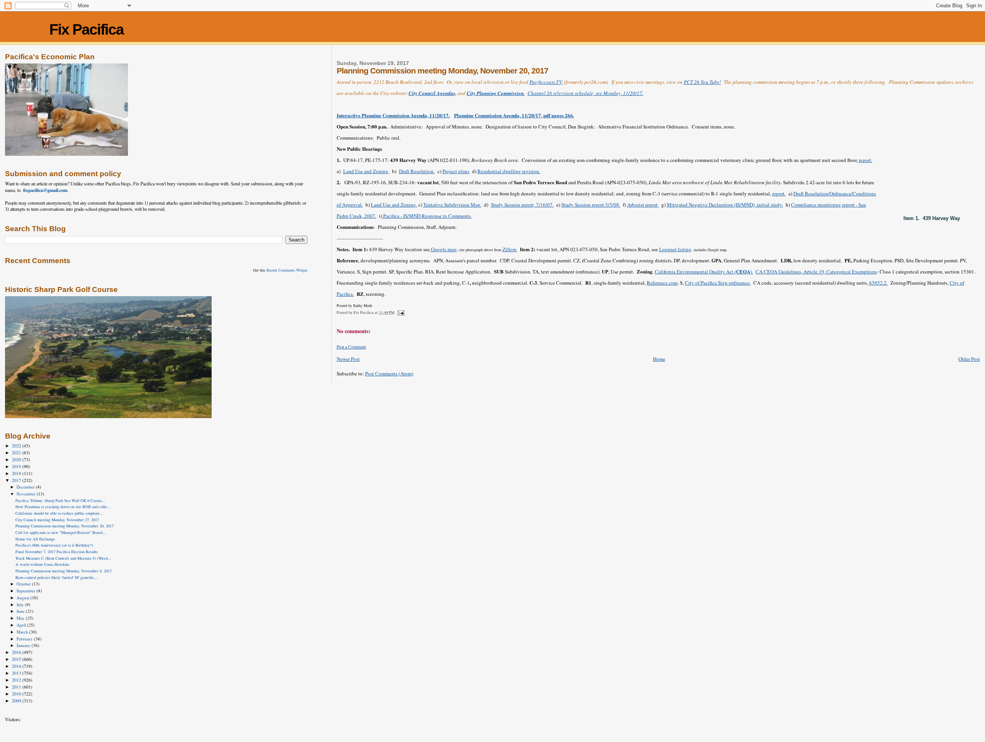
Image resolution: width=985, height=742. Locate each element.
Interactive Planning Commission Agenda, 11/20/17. (393, 115)
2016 (17, 652)
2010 (17, 694)
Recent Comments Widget (287, 270)
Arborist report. (643, 204)
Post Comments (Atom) (389, 373)
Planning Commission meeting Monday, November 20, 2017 (64, 526)
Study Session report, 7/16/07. (522, 204)
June (21, 611)
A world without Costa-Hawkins (42, 564)
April (22, 625)
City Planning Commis (491, 93)
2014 (17, 666)
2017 (17, 480)
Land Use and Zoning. (366, 171)
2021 (17, 452)
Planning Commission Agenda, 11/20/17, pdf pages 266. (514, 115)
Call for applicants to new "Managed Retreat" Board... (60, 532)
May (21, 618)
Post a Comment (351, 347)
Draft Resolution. (417, 171)
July (21, 604)
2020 (17, 459)
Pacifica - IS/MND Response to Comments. (427, 215)
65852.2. (878, 282)
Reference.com (662, 282)
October (24, 584)
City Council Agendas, (432, 93)
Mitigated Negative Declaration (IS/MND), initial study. (725, 204)
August (23, 597)
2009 (17, 701)
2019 (17, 466)
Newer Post (348, 358)
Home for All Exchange (35, 539)
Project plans (455, 171)
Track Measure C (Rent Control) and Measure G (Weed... (63, 558)
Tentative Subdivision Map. (452, 204)
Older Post (969, 358)
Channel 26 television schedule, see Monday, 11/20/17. (585, 93)
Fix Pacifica (86, 29)
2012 (17, 680)
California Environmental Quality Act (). (704, 271)
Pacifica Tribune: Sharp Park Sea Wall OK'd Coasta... (60, 500)
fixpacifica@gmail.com (45, 190)
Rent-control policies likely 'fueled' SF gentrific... (56, 577)
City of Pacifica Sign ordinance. (718, 282)
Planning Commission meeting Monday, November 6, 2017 (63, 571)
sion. (520, 93)
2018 (17, 473)
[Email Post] (401, 312)
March (23, 632)
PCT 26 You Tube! (702, 81)
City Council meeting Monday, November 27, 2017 (57, 519)
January (24, 645)
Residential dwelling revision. (508, 171)
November (27, 494)
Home (659, 358)
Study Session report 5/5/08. (590, 204)
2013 (17, 673)
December (26, 487)
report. (865, 160)
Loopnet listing (675, 249)
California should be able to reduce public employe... (59, 513)
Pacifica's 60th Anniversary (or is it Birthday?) (54, 545)
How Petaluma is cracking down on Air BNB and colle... (62, 506)
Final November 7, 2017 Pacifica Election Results (56, 551)
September (27, 591)
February (25, 639)
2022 (17, 446)
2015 (17, 659)
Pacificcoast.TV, (546, 81)
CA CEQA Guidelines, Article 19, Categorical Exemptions (816, 271)
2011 (17, 687)
